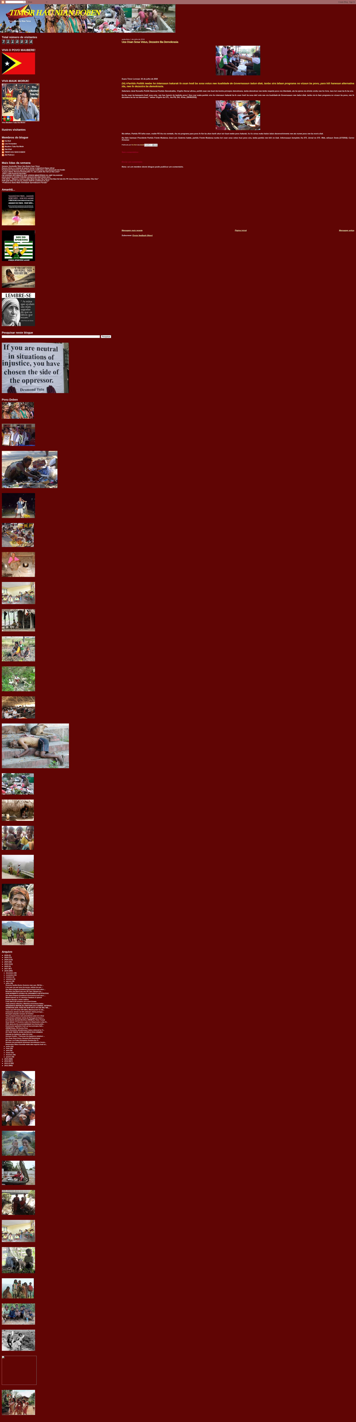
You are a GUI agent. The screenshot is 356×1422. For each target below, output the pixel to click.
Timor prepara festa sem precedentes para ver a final (25, 1016)
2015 (6, 1059)
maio (8, 1048)
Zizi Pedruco (9, 155)
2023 (6, 962)
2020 (6, 966)
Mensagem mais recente (132, 230)
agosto (9, 981)
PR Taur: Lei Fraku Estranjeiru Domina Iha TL (22, 1040)
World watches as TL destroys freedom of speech (24, 997)
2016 (6, 971)
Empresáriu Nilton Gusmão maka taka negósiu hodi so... (26, 1044)
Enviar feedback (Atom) (143, 235)
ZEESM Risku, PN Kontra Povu (17, 1028)
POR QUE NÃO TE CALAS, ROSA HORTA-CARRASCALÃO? (25, 181)
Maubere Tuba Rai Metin (14, 146)
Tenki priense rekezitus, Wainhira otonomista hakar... (25, 1003)
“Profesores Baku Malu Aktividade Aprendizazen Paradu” (24, 182)
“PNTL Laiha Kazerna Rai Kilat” (14, 173)
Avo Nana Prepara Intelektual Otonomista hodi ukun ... (25, 989)
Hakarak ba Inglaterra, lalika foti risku (19, 1034)
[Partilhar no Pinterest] (156, 145)
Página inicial (241, 230)
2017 (6, 968)
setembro (9, 979)
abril (8, 1050)
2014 (6, 1061)
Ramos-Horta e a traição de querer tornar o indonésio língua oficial (28, 168)
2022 (6, 964)
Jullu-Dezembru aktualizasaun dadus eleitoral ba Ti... (25, 1030)
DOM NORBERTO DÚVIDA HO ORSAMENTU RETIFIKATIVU (27, 993)
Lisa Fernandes (11, 144)
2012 (6, 1065)
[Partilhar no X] (150, 145)
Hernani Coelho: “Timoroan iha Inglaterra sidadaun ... (25, 1036)
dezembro (10, 973)
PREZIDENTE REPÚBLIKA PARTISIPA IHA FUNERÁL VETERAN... (29, 1006)
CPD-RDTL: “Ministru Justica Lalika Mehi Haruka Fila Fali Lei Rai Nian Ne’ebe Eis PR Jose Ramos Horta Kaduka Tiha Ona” (50, 179)
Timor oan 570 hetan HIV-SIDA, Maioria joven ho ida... (25, 1010)
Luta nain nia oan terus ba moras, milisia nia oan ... (24, 987)
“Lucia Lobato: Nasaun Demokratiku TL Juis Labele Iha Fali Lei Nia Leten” (31, 172)
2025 (6, 957)
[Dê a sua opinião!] (148, 145)
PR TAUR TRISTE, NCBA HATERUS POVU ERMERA (24, 1032)
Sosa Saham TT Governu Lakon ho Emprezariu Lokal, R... (27, 1022)
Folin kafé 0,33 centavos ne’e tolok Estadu (21, 1001)
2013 (6, 1063)
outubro (9, 977)
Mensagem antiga (346, 230)
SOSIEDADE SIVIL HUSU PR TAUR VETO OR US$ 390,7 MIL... (28, 1007)
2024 (6, 960)
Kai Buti (8, 141)
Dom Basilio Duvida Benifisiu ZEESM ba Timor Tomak (25, 1020)
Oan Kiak (8, 149)
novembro (10, 975)
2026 (6, 955)
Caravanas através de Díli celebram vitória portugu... (25, 1012)
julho (8, 983)
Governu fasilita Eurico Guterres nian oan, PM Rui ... (25, 985)
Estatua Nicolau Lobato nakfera (17, 999)
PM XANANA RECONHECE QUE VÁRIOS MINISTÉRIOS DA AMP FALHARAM (32, 175)
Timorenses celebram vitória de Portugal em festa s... (25, 1018)
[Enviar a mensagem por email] (145, 145)
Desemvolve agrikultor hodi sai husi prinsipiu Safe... (25, 1026)
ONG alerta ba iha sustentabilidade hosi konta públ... (25, 1024)
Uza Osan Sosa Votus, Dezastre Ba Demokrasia (23, 1038)
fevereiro (9, 1055)
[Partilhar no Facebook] (153, 145)
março (8, 1052)
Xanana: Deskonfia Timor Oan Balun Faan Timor (21, 166)
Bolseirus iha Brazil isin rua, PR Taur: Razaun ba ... (24, 991)
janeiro (8, 1057)
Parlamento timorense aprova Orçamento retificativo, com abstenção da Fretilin (33, 170)
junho (8, 1046)
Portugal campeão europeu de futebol (19, 1014)
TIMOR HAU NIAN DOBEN (54, 12)
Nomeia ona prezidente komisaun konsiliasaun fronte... (26, 1042)
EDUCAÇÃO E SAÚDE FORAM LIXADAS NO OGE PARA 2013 (26, 177)
